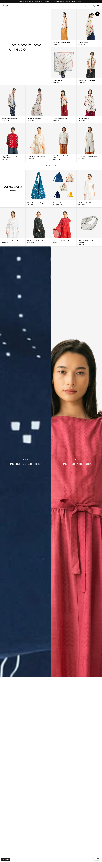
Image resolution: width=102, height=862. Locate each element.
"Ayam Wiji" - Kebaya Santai (63, 28)
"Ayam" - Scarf (63, 66)
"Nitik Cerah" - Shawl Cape (38, 142)
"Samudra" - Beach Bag (38, 188)
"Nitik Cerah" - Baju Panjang (89, 142)
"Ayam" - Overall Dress (38, 104)
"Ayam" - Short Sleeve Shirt (89, 66)
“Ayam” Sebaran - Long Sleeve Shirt (12, 142)
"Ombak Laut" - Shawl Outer (12, 227)
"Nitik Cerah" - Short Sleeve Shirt (63, 142)
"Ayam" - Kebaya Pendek (12, 104)
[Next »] (59, 165)
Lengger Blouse (89, 104)
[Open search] (86, 6)
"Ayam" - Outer (89, 28)
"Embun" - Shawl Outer (89, 188)
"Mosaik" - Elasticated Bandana (89, 227)
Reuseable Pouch (63, 188)
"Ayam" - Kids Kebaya (63, 104)
